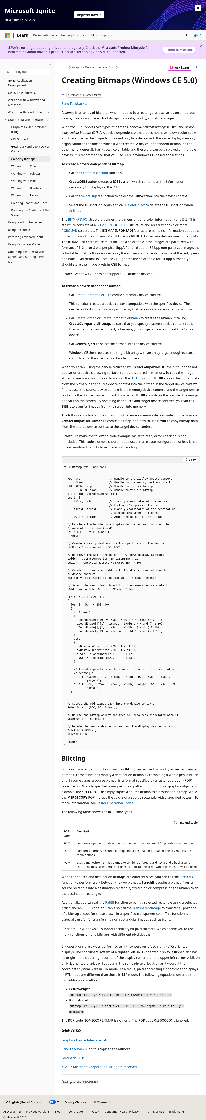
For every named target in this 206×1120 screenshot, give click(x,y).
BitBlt (135, 378)
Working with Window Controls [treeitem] (29, 112)
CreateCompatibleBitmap (120, 318)
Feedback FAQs (73, 1058)
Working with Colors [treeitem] (24, 166)
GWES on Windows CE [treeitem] (22, 93)
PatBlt (109, 902)
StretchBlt (187, 877)
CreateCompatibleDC (91, 295)
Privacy (92, 1111)
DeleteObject (135, 205)
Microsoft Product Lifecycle (123, 47)
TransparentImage (146, 908)
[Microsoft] (7, 35)
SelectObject (90, 196)
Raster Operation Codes (115, 803)
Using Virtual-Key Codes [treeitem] (24, 244)
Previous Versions (38, 1111)
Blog (58, 1111)
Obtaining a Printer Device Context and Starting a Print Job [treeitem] (27, 256)
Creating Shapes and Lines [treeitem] (29, 203)
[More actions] (196, 67)
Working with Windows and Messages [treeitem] (26, 102)
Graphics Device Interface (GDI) (93, 67)
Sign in (196, 35)
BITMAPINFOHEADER (113, 225)
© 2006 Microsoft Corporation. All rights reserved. (100, 1067)
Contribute (75, 1111)
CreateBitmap (85, 318)
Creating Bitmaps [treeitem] (23, 159)
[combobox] (27, 72)
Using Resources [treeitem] (19, 230)
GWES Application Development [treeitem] (20, 83)
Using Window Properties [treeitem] (25, 222)
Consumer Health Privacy (122, 1111)
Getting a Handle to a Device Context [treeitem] (30, 149)
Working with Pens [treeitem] (23, 181)
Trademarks (177, 1111)
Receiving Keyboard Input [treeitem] (25, 237)
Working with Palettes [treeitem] (26, 173)
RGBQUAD (69, 230)
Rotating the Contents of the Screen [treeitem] (30, 212)
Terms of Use (155, 1111)
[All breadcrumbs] (65, 67)
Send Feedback (73, 103)
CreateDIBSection (94, 173)
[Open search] (186, 35)
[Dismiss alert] (198, 8)
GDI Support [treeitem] (19, 139)
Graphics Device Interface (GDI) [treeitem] (28, 129)
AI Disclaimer (12, 1111)
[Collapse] (50, 64)
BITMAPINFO (78, 219)
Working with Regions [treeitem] (26, 195)
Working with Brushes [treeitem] (26, 188)
